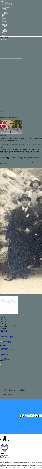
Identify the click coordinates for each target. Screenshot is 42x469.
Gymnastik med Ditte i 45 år (4, 340)
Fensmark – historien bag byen (5, 2)
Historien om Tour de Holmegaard (5, 359)
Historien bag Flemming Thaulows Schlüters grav (7, 349)
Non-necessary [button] (1, 466)
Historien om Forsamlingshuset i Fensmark (6, 350)
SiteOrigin (8, 457)
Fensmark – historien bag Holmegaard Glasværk (7, 3)
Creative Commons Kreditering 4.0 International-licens (4, 455)
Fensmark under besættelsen (4, 354)
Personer (2, 17)
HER (14, 153)
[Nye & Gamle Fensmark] (3, 0)
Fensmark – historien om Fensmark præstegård (7, 4)
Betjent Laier (3, 20)
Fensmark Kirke (5, 9)
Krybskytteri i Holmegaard (4, 353)
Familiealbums (3, 22)
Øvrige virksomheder (4, 30)
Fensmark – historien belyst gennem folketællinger (7, 5)
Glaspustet (5, 28)
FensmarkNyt (3, 35)
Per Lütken (5, 29)
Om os (3, 32)
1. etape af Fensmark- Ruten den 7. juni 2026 (7, 335)
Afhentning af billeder (4, 24)
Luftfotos (3, 16)
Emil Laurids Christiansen (5, 21)
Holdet (3, 34)
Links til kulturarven (4, 8)
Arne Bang (3, 19)
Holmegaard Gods (5, 26)
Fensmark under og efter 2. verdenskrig (6, 7)
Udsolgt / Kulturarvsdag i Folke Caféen (6, 337)
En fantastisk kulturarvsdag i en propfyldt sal (7, 336)
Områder (3, 15)
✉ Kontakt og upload (4, 33)
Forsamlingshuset (5, 11)
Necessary (2, 464)
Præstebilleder (3, 23)
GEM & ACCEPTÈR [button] (2, 468)
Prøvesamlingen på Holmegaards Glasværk (6, 358)
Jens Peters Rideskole (4, 31)
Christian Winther (4, 18)
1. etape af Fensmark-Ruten (4, 348)
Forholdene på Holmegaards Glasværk (6, 355)
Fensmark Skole (5, 10)
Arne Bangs (7, 113)
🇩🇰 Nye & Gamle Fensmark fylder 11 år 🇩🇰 (6, 341)
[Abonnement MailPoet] (21, 393)
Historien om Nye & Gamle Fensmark (6, 342)
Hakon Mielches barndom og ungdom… (4, 330)
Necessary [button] (1, 463)
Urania (4, 27)
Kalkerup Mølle (5, 12)
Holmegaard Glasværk (4, 25)
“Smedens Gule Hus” (6, 13)
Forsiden (2, 1)
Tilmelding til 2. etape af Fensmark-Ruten (6, 332)
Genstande (3, 14)
